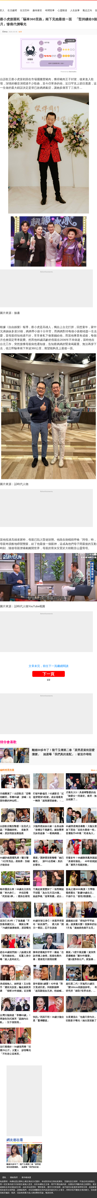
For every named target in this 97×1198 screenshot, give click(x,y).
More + (94, 770)
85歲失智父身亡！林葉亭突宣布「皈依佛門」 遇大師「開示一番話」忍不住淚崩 (48, 924)
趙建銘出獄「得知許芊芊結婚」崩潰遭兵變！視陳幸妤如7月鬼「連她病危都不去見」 (81, 924)
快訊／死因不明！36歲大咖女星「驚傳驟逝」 (48, 1019)
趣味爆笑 (37, 10)
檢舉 (20, 32)
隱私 (4, 1177)
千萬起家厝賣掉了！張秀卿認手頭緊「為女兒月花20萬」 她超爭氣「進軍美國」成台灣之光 (48, 893)
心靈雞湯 (62, 10)
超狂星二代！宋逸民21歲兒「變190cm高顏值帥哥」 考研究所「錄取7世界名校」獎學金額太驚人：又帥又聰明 (81, 987)
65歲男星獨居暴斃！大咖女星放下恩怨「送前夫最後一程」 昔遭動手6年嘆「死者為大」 (81, 830)
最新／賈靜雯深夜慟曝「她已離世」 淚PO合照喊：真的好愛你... (48, 861)
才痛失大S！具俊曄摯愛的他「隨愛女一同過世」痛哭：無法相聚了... (81, 796)
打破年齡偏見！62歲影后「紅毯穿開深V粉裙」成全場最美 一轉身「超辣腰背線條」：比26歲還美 (48, 797)
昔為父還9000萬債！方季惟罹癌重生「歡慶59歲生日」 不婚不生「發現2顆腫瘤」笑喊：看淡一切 (81, 893)
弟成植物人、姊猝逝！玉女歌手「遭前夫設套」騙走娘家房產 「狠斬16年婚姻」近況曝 (15, 987)
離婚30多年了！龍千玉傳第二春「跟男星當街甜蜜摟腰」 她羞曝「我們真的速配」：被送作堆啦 (63, 752)
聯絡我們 (14, 1177)
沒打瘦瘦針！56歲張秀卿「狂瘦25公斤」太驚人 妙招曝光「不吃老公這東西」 (15, 1050)
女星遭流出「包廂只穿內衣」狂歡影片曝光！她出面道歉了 (81, 1019)
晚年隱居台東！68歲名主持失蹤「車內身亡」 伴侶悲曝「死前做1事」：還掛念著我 (15, 893)
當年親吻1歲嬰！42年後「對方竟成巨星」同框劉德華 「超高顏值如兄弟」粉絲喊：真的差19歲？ (48, 987)
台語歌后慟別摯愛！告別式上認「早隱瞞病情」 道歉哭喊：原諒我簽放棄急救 (15, 830)
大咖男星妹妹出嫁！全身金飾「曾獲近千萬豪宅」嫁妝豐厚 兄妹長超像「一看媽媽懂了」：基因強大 (48, 830)
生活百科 (24, 10)
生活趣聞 (12, 10)
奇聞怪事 (50, 10)
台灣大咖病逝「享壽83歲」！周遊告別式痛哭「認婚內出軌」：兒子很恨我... (15, 1019)
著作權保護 (26, 1177)
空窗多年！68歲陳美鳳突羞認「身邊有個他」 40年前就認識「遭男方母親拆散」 (81, 861)
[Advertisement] (46, 290)
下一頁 (48, 674)
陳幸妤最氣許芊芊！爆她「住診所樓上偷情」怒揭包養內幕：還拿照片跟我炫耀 (48, 956)
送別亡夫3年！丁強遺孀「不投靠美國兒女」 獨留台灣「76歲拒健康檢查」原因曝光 (15, 924)
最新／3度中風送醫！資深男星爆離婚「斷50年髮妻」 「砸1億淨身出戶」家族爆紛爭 (81, 956)
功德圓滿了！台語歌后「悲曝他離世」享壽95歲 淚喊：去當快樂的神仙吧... (15, 797)
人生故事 (75, 10)
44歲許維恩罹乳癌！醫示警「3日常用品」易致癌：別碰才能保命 (15, 861)
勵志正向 (87, 10)
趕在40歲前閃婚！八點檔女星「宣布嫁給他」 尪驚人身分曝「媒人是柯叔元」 (15, 956)
